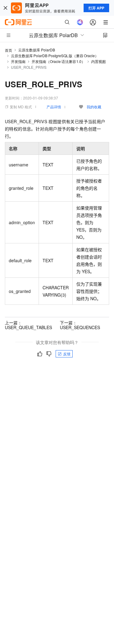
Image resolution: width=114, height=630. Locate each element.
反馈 (67, 353)
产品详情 (54, 106)
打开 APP (96, 8)
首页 (8, 50)
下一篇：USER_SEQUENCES (80, 324)
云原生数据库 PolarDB (36, 49)
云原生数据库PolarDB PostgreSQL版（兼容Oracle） (54, 55)
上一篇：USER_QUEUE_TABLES (28, 324)
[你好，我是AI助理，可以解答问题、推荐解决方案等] (80, 22)
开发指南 (18, 61)
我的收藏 (94, 106)
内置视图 (98, 61)
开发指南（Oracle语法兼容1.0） (58, 61)
